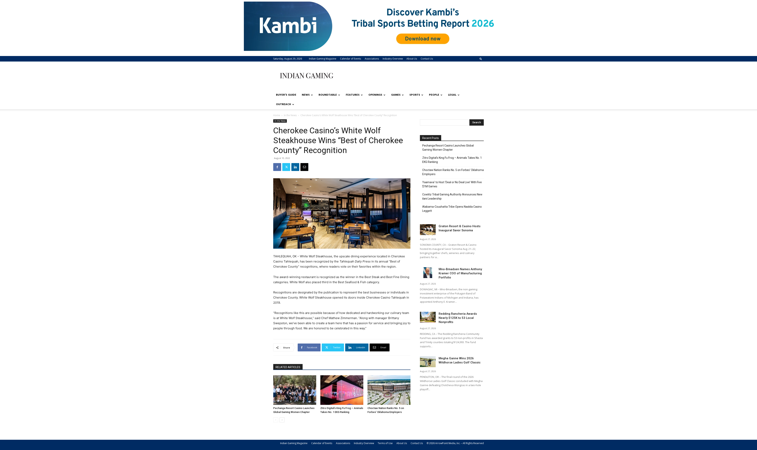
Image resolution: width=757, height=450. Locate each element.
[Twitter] (286, 167)
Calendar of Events (350, 58)
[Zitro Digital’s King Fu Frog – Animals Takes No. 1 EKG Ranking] (341, 390)
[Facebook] (277, 167)
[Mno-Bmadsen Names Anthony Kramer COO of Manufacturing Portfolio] (428, 272)
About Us (411, 58)
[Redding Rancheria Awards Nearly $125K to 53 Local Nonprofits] (428, 317)
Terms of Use (385, 443)
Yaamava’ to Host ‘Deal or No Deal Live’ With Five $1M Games (452, 184)
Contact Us (427, 58)
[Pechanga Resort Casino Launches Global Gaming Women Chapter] (294, 390)
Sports (414, 95)
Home (276, 115)
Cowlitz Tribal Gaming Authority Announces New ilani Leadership (452, 196)
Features (353, 95)
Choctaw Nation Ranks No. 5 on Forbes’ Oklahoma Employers (453, 172)
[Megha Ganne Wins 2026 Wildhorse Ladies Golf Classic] (428, 361)
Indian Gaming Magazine (322, 58)
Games (396, 95)
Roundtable (328, 95)
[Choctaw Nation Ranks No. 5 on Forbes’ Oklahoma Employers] (388, 390)
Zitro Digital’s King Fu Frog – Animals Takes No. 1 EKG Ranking (452, 159)
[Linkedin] (295, 167)
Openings (375, 95)
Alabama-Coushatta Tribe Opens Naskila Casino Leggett (452, 208)
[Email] (304, 167)
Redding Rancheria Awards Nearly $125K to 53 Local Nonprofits (458, 318)
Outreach (283, 104)
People (434, 95)
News (306, 95)
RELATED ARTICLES (288, 367)
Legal (452, 95)
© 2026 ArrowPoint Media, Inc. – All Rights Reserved (455, 443)
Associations (372, 58)
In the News (290, 115)
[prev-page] (275, 419)
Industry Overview (393, 58)
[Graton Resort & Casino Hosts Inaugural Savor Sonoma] (428, 229)
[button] (481, 58)
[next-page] (282, 419)
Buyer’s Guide (286, 95)
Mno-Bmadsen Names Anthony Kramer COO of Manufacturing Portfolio (460, 273)
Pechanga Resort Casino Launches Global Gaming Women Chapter (448, 147)
